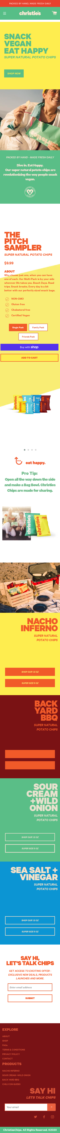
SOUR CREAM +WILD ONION (16, 1075)
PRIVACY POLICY (11, 1054)
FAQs (5, 1045)
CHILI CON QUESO (11, 1084)
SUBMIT (30, 998)
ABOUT (6, 1036)
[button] (24, 449)
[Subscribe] (51, 1107)
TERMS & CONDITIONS (13, 1049)
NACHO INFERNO (11, 1070)
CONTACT (7, 1058)
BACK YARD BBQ (10, 1079)
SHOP (5, 1040)
